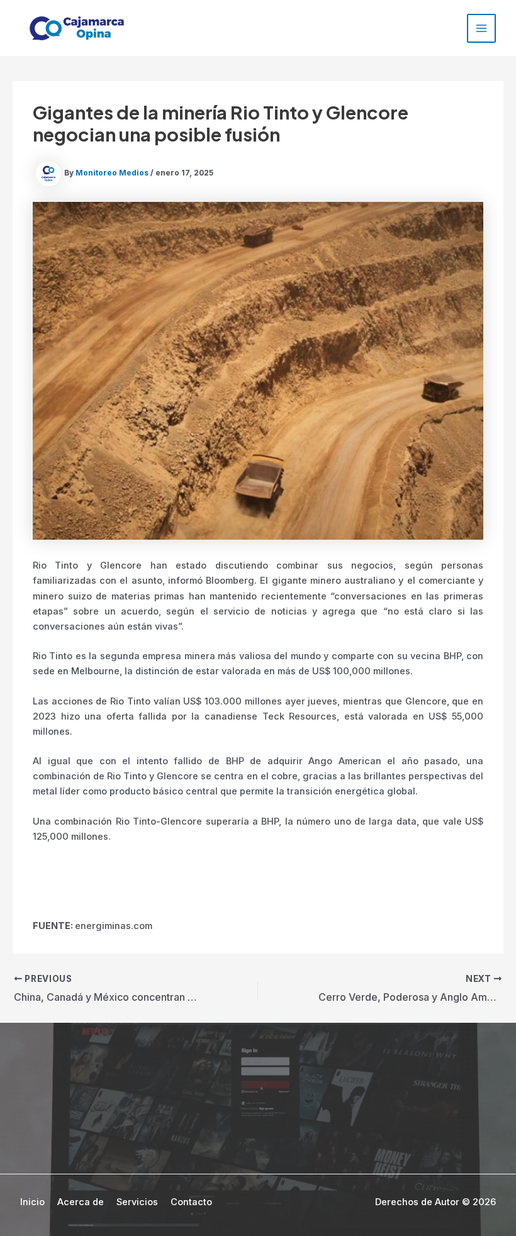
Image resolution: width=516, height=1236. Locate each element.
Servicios (137, 1202)
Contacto (191, 1202)
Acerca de (80, 1202)
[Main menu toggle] (481, 28)
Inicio (32, 1202)
